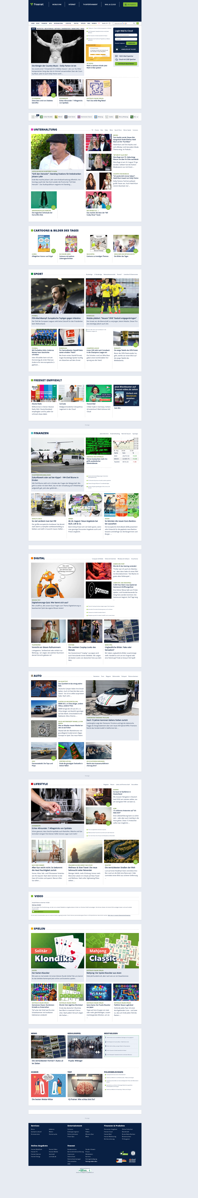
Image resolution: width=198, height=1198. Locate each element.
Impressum (71, 1154)
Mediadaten (89, 1154)
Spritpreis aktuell (36, 1131)
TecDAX (117, 462)
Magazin (108, 676)
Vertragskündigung (91, 1159)
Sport (38, 274)
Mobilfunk (56, 4)
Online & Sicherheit (110, 558)
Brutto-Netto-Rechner (128, 1134)
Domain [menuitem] (94, 23)
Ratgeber (106, 784)
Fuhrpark (124, 676)
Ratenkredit (125, 1131)
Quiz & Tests (118, 130)
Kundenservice (72, 1149)
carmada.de (52, 1156)
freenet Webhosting (110, 1136)
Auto (38, 676)
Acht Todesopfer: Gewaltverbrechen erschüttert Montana (98, 32)
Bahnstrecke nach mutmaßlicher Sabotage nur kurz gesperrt (120, 1037)
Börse (33, 1129)
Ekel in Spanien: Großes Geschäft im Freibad (97, 35)
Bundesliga (89, 274)
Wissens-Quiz (89, 1134)
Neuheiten (97, 676)
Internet (72, 4)
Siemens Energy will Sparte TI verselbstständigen (98, 483)
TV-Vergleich (126, 1139)
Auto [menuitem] (50, 23)
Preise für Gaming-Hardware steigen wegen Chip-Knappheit (101, 606)
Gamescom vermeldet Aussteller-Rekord (96, 612)
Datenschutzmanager (74, 1159)
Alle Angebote (131, 4)
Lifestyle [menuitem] (68, 23)
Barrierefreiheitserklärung (76, 1151)
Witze (111, 130)
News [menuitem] (33, 23)
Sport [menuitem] (37, 23)
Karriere (88, 1156)
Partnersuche (53, 1134)
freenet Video (53, 1149)
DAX (115, 456)
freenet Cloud (108, 1131)
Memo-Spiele (127, 130)
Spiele (87, 1129)
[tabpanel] (57, 52)
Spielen (39, 928)
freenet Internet (36, 1154)
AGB (69, 1164)
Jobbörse (51, 1129)
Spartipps (135, 433)
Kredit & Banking (115, 433)
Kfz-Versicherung (109, 1139)
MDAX (116, 459)
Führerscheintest (133, 676)
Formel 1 (119, 274)
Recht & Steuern (126, 433)
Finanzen (41, 433)
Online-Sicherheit (127, 1129)
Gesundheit (134, 784)
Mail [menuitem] (88, 23)
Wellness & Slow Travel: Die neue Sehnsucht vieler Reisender (101, 832)
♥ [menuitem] (99, 23)
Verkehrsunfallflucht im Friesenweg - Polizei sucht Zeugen (118, 1089)
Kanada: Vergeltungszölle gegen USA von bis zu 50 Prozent (99, 487)
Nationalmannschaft (109, 274)
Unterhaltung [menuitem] (58, 23)
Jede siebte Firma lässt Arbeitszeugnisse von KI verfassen (100, 609)
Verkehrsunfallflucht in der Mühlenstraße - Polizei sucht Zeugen (120, 1077)
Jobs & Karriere (104, 433)
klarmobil (52, 1154)
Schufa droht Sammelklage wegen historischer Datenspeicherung (98, 476)
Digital (39, 558)
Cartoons (135, 130)
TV (92, 130)
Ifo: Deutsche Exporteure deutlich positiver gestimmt (99, 480)
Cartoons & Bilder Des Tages (56, 230)
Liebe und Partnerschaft (123, 784)
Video (106, 130)
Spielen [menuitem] (83, 23)
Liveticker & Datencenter (131, 274)
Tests (102, 676)
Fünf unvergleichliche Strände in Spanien (97, 829)
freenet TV (34, 1151)
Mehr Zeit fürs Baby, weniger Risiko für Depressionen (118, 1046)
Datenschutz (71, 1156)
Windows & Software (124, 558)
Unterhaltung (45, 129)
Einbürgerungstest (73, 1131)
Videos (87, 1131)
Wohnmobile (116, 676)
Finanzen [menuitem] (44, 23)
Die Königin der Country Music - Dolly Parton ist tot (118, 1042)
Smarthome (134, 558)
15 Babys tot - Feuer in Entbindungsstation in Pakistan (99, 28)
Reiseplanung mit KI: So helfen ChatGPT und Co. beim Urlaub (101, 615)
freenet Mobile (53, 1151)
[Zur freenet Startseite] (37, 4)
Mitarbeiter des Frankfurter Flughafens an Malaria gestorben (99, 39)
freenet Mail (108, 1134)
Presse (87, 1151)
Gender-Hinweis (90, 1149)
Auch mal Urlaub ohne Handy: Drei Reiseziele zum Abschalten (101, 835)
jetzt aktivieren (39, 911)
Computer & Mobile (97, 558)
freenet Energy (35, 1156)
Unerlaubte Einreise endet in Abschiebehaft (115, 1074)
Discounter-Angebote (110, 1129)
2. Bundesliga (98, 274)
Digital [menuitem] (76, 23)
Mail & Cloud (110, 4)
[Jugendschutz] (85, 1170)
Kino (102, 130)
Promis (97, 130)
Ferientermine (35, 1134)
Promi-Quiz (71, 1136)
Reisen (112, 784)
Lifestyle (41, 784)
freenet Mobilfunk (36, 1149)
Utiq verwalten (72, 1161)
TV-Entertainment (90, 4)
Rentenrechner (126, 1136)
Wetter (51, 1131)
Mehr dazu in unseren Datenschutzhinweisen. (119, 915)
